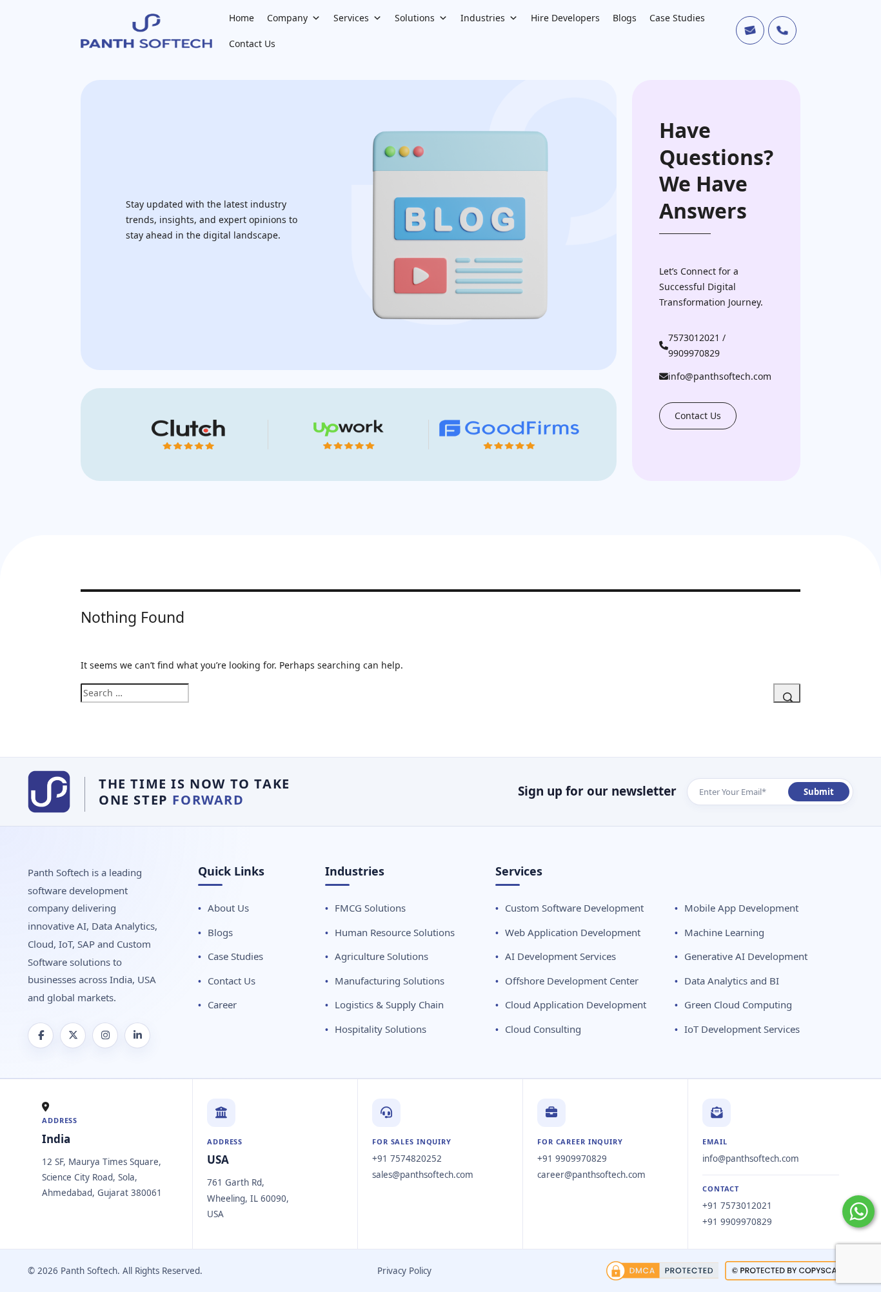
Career (222, 1004)
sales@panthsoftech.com (422, 1174)
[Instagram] (105, 1035)
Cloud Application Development (575, 1004)
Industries (482, 18)
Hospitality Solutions (380, 1029)
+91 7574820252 (407, 1158)
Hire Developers (565, 18)
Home (241, 18)
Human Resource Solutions (395, 932)
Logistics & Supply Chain (389, 1004)
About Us (228, 907)
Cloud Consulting (543, 1029)
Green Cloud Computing (738, 1004)
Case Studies (677, 18)
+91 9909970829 (572, 1158)
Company (287, 18)
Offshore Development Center (571, 980)
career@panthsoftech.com (591, 1174)
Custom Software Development (574, 907)
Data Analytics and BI (731, 980)
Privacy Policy (404, 1271)
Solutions (415, 18)
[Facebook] (41, 1035)
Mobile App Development (741, 907)
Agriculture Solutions (381, 956)
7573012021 (694, 337)
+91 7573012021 (737, 1205)
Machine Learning (724, 932)
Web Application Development (572, 932)
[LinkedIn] (137, 1035)
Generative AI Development (745, 956)
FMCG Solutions (370, 907)
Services (351, 18)
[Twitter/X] (73, 1035)
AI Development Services (560, 956)
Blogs (625, 18)
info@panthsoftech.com (719, 376)
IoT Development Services (742, 1029)
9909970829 (694, 353)
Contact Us (252, 43)
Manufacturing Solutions (389, 980)
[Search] (786, 693)
